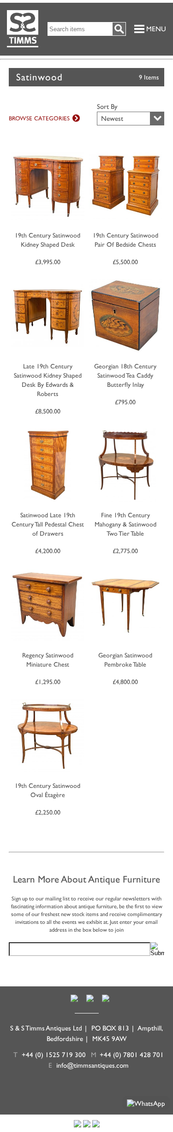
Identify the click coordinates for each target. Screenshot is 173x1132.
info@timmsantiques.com (92, 1065)
